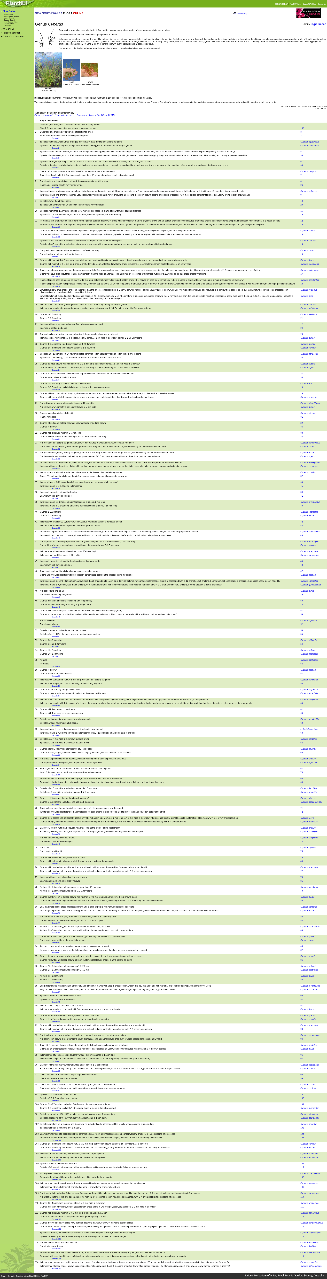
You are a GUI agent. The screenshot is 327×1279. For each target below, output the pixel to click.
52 (301, 624)
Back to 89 (56, 1012)
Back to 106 (56, 1180)
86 (301, 960)
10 (301, 201)
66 (301, 713)
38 (301, 482)
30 (301, 377)
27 (301, 373)
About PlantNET (30, 1276)
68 (301, 778)
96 (301, 1055)
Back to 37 (56, 498)
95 (301, 155)
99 (301, 1078)
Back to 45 (56, 577)
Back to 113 (56, 1249)
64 (301, 743)
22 (301, 324)
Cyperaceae (318, 24)
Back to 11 (56, 237)
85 (301, 946)
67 (301, 768)
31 (301, 417)
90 (301, 996)
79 (301, 891)
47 (301, 571)
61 (301, 709)
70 (301, 772)
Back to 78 (56, 903)
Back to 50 (56, 627)
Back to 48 (56, 607)
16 (301, 224)
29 (301, 393)
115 (302, 1167)
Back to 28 (56, 409)
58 (301, 683)
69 (301, 782)
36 (301, 165)
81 (301, 881)
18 (301, 284)
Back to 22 (56, 350)
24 (301, 328)
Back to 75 (56, 874)
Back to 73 (56, 854)
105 (302, 1138)
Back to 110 (56, 1219)
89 (301, 861)
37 (301, 476)
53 (301, 630)
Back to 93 (56, 1051)
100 (302, 1094)
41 (301, 496)
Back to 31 (56, 439)
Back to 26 (56, 390)
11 (301, 211)
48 (301, 565)
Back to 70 (56, 824)
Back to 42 (56, 548)
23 (301, 334)
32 (301, 423)
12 (301, 221)
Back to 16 (56, 286)
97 (301, 1059)
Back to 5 (55, 178)
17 (301, 274)
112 (302, 1217)
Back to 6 (55, 187)
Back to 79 (56, 913)
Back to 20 (56, 330)
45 (301, 486)
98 (301, 1075)
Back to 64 (56, 765)
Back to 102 (56, 1140)
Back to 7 (55, 197)
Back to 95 (56, 1071)
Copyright (11, 1276)
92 (301, 999)
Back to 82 (56, 943)
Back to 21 (56, 340)
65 (301, 752)
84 (301, 920)
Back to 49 (56, 617)
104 (302, 1134)
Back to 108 (56, 1199)
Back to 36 (56, 488)
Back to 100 (56, 1120)
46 (301, 561)
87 (301, 950)
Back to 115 (56, 1268)
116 (302, 1256)
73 (301, 604)
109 (302, 1187)
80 (301, 901)
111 (302, 1207)
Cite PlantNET (42, 1276)
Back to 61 (56, 735)
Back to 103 (56, 1150)
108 (302, 1177)
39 (301, 492)
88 (301, 980)
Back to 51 (56, 637)
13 (301, 234)
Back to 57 (56, 696)
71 (301, 808)
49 (301, 594)
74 (301, 841)
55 (301, 634)
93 (301, 1029)
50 (301, 601)
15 (301, 254)
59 (301, 614)
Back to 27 (56, 400)
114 (302, 1236)
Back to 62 (56, 745)
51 (301, 610)
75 (301, 851)
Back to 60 (56, 725)
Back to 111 (56, 1229)
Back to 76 (56, 883)
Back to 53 (56, 656)
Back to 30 (56, 429)
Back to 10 (56, 227)
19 (301, 214)
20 (301, 205)
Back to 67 (56, 795)
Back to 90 (56, 1022)
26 (301, 185)
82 (301, 917)
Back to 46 (56, 587)
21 (301, 318)
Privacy (4, 1276)
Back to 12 (56, 247)
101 (302, 1104)
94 (301, 1039)
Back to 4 (55, 168)
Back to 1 (55, 138)
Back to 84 (56, 962)
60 (301, 703)
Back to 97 (56, 1091)
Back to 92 (56, 1041)
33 (301, 433)
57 (301, 673)
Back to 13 (56, 257)
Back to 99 (56, 1110)
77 (301, 871)
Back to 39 (56, 518)
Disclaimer (20, 1276)
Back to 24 (56, 370)
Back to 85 (56, 972)
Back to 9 (55, 217)
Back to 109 (56, 1209)
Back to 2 (55, 148)
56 (301, 664)
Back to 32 (56, 449)
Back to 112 (56, 1239)
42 (301, 522)
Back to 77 (56, 893)
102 (302, 1098)
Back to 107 (56, 1189)
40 (301, 506)
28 (301, 387)
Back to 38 (56, 508)
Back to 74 (56, 864)
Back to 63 (56, 755)
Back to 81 (56, 933)
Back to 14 (56, 266)
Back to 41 (56, 538)
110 (302, 1197)
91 (301, 1005)
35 (301, 427)
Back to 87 (56, 992)
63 (301, 733)
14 (301, 244)
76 (301, 857)
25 (301, 357)
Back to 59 (56, 716)
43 (301, 535)
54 (301, 644)
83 (301, 930)
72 (301, 812)
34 (301, 436)
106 (302, 128)
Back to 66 (56, 785)
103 (302, 1128)
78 (301, 877)
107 (302, 1163)
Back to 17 (56, 301)
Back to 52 (56, 646)
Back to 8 (55, 207)
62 (301, 723)
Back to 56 (56, 686)
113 (302, 1226)
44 (301, 525)
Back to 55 (56, 676)
